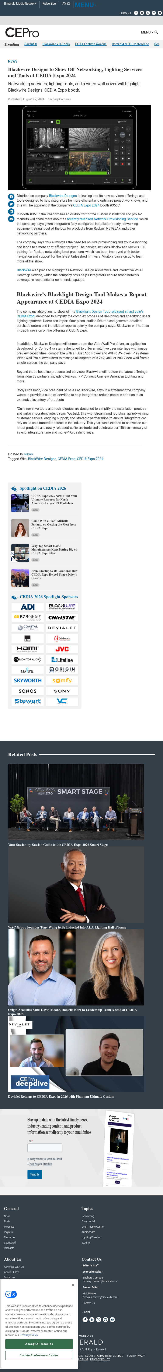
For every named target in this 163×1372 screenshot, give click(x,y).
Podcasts (9, 1248)
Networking (88, 1216)
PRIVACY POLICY (100, 1359)
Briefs (7, 1221)
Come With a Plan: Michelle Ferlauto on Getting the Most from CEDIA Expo (53, 524)
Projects (8, 1232)
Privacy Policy (29, 1335)
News (12, 61)
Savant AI (30, 44)
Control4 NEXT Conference (130, 44)
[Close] (73, 1285)
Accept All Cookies (39, 1344)
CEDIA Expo (67, 459)
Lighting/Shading (91, 1237)
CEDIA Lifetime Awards (91, 44)
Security (86, 1242)
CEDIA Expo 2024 (86, 205)
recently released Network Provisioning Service (102, 219)
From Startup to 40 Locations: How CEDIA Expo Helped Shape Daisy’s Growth (54, 574)
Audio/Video (88, 1232)
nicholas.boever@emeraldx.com (100, 1297)
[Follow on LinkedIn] (142, 13)
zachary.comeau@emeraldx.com (100, 1281)
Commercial (88, 1221)
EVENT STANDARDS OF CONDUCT (105, 1355)
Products (9, 1227)
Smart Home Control (93, 1227)
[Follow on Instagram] (154, 13)
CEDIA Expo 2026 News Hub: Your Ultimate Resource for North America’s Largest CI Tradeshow (54, 499)
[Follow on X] (148, 13)
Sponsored (10, 1242)
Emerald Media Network (20, 3)
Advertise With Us (14, 1267)
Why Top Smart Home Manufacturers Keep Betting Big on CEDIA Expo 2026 (54, 549)
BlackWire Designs (42, 459)
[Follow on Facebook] (136, 13)
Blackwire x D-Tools (56, 44)
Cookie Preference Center (39, 1355)
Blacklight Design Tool (92, 312)
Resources (9, 1237)
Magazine (9, 1277)
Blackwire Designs (63, 196)
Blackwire (24, 270)
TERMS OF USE (79, 1359)
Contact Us (89, 1303)
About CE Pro (11, 1272)
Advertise (49, 3)
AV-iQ (66, 3)
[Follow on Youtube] (160, 13)
